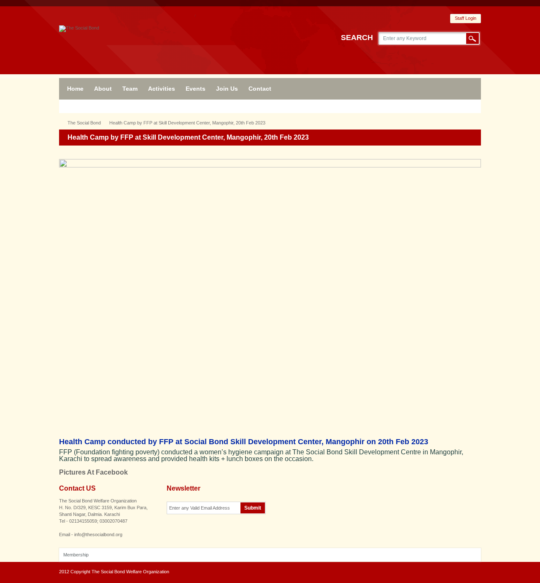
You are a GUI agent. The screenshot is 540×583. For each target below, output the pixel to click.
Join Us (227, 88)
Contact (259, 88)
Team (130, 88)
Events (195, 88)
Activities (161, 88)
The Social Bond (84, 122)
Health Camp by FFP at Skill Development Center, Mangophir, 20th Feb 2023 (187, 122)
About (103, 88)
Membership (76, 554)
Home (75, 88)
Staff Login (465, 18)
